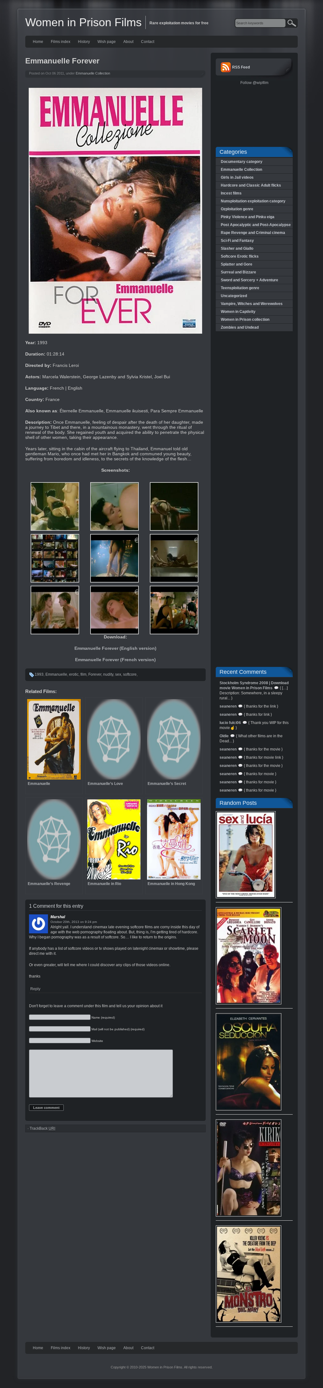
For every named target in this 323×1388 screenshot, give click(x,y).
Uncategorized (234, 296)
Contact (147, 41)
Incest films (231, 193)
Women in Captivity (238, 311)
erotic (74, 674)
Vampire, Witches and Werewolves (252, 304)
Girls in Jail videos (237, 177)
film (83, 674)
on (82, 922)
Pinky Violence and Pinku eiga (247, 217)
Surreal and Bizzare (238, 272)
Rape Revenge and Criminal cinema (253, 232)
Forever (94, 674)
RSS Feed (241, 67)
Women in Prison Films (83, 22)
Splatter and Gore (236, 264)
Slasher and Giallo (237, 248)
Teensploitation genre (240, 288)
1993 (39, 674)
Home (38, 41)
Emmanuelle (56, 674)
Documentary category (241, 161)
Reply (35, 989)
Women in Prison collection (245, 319)
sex (118, 674)
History (84, 41)
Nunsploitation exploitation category (253, 201)
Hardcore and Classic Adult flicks (251, 185)
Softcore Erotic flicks (240, 256)
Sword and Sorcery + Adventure (249, 280)
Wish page (106, 41)
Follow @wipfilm (254, 83)
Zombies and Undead (240, 327)
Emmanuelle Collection (93, 73)
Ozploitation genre (237, 209)
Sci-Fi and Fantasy (237, 240)
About (128, 41)
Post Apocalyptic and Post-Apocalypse (256, 225)
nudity (108, 674)
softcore (130, 674)
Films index (60, 41)
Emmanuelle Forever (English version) (115, 648)
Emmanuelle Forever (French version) (115, 659)
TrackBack (42, 1128)
